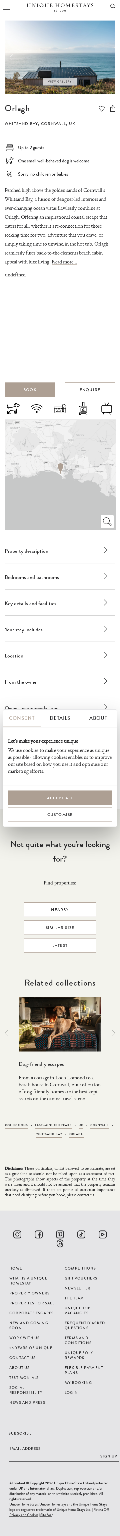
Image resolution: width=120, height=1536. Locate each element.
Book (30, 390)
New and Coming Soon (28, 1325)
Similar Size (60, 928)
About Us (19, 1367)
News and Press (27, 1402)
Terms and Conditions (78, 1340)
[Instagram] (17, 1234)
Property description (26, 551)
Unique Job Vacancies (78, 1310)
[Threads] (60, 1243)
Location (14, 655)
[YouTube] (103, 1234)
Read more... (64, 261)
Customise (60, 814)
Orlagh (17, 108)
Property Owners (29, 1293)
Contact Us (22, 1357)
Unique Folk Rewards (79, 1355)
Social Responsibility (25, 1390)
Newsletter (77, 1288)
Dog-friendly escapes (41, 1064)
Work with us (24, 1337)
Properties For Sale (32, 1303)
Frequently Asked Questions (85, 1325)
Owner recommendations (31, 708)
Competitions (80, 1268)
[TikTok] (81, 1234)
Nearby (60, 910)
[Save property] (101, 109)
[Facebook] (39, 1234)
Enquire (90, 390)
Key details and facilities (30, 603)
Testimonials (24, 1377)
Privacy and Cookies (23, 1514)
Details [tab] (60, 717)
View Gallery (60, 82)
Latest (60, 945)
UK (72, 124)
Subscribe (20, 1433)
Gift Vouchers (81, 1278)
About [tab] (98, 717)
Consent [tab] (22, 717)
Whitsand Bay (21, 124)
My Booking (78, 1382)
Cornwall (53, 124)
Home (15, 1268)
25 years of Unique (31, 1347)
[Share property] (112, 108)
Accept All (60, 798)
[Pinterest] (60, 1234)
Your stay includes (24, 629)
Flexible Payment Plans (84, 1370)
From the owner (21, 682)
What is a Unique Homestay (28, 1281)
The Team (74, 1298)
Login (71, 1392)
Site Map (46, 1514)
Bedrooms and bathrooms (32, 577)
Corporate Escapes (31, 1313)
